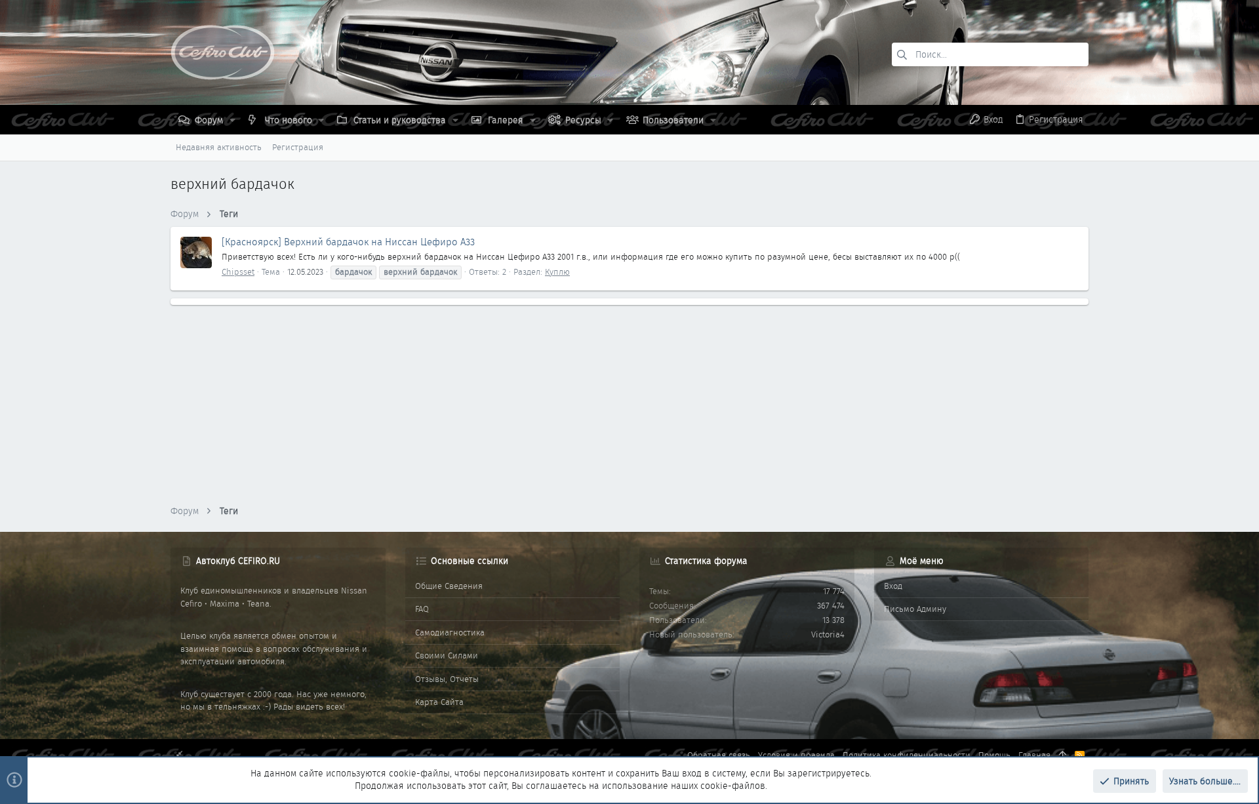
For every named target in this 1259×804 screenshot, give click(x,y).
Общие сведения (449, 586)
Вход (893, 586)
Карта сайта (439, 702)
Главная (1034, 755)
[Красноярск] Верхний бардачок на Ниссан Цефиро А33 (348, 242)
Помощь (994, 755)
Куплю (557, 272)
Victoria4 (828, 634)
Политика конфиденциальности (906, 755)
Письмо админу (915, 609)
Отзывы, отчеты (447, 679)
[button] (232, 120)
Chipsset (238, 272)
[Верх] (1062, 755)
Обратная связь (718, 755)
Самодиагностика (450, 632)
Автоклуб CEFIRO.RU (238, 560)
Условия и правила (796, 755)
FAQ (422, 609)
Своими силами (446, 655)
